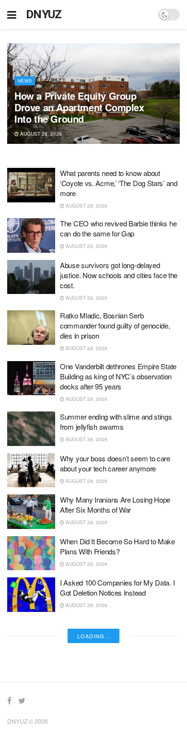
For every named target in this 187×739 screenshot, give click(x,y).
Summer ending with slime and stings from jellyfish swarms (116, 421)
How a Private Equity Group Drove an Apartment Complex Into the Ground (79, 107)
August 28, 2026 (40, 133)
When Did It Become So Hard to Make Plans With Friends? (117, 546)
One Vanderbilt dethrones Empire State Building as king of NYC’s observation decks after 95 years (118, 376)
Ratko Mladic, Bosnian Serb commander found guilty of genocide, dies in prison (115, 325)
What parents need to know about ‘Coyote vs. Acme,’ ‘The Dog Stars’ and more (118, 183)
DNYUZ (44, 14)
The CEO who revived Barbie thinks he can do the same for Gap (118, 228)
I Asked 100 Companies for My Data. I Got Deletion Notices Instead (117, 587)
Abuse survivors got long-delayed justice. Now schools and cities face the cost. (118, 275)
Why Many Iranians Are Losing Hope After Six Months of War (115, 504)
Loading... (93, 636)
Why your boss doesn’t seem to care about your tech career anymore (115, 463)
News (25, 81)
